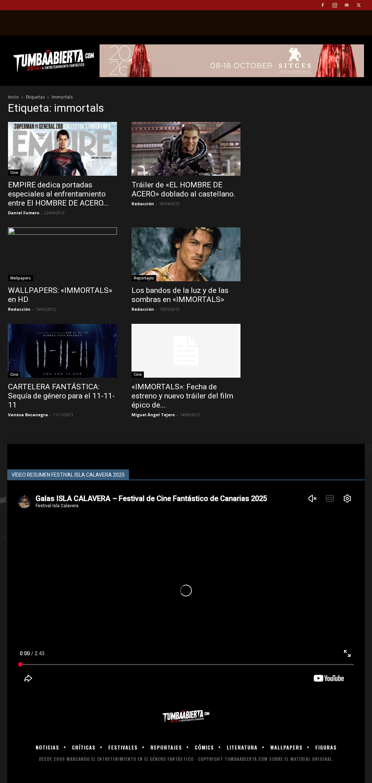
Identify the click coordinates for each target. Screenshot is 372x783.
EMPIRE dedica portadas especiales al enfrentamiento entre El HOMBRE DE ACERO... (58, 193)
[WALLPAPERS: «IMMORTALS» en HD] (62, 254)
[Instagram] (334, 5)
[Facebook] (322, 5)
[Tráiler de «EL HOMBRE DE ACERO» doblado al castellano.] (186, 149)
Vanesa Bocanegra (28, 414)
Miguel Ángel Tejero (153, 414)
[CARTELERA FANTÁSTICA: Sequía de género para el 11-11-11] (62, 351)
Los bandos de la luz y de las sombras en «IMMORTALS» (180, 295)
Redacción (143, 203)
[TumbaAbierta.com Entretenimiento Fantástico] (186, 716)
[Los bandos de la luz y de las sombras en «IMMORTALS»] (186, 254)
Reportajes (144, 278)
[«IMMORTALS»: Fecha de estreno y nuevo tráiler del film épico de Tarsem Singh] (186, 351)
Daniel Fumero (23, 212)
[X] (358, 5)
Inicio (13, 97)
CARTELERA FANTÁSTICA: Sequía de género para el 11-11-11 (61, 395)
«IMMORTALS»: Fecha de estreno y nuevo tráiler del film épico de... (182, 395)
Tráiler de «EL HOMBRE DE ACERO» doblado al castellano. (183, 189)
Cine (14, 172)
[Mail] (346, 5)
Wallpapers (20, 278)
